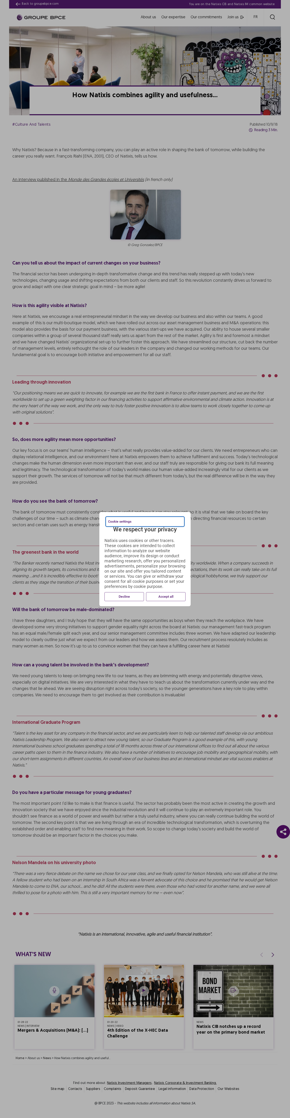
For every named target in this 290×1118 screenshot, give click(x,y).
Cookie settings (119, 521)
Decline (124, 597)
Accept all (165, 597)
